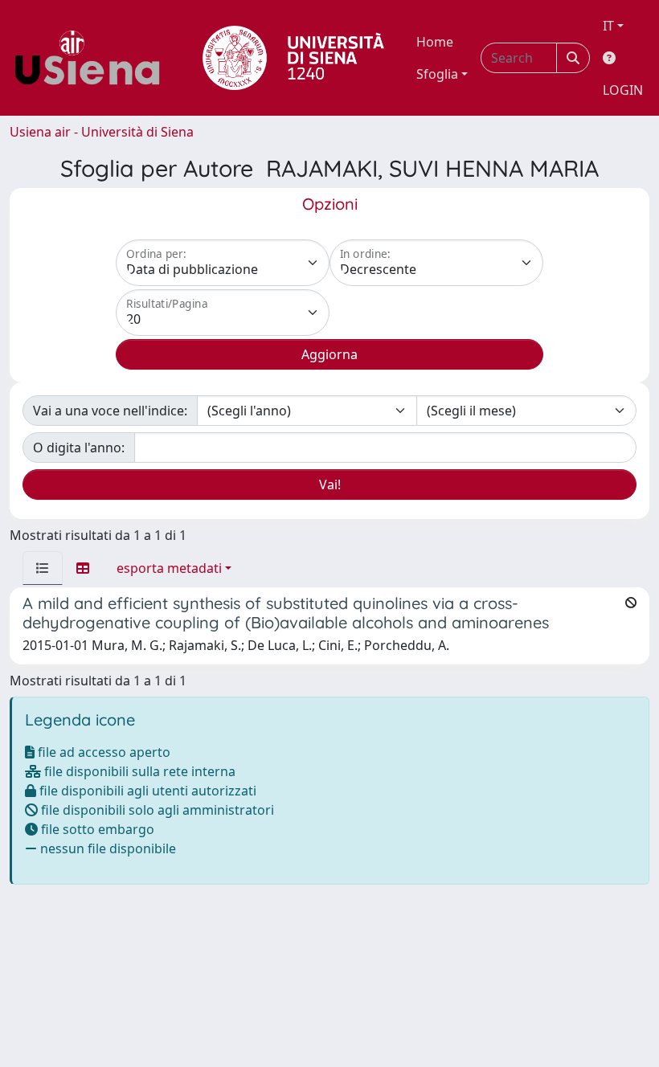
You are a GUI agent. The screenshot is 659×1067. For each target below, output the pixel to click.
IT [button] (608, 26)
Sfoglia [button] (437, 74)
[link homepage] (93, 57)
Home (434, 42)
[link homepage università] (293, 57)
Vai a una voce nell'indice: (110, 410)
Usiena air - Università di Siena (102, 132)
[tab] (43, 568)
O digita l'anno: (79, 447)
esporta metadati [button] (169, 568)
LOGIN (623, 90)
